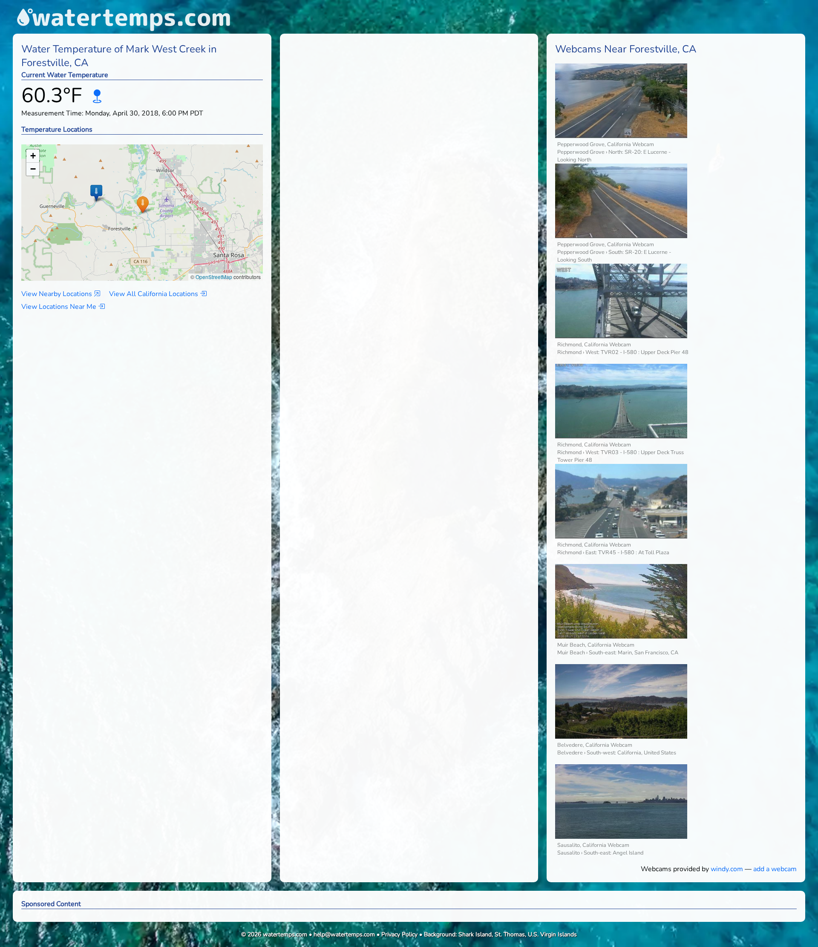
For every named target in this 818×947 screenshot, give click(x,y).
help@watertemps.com (344, 934)
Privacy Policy (399, 934)
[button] (142, 204)
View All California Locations (154, 294)
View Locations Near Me (59, 306)
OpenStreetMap (214, 276)
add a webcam (775, 869)
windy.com (727, 869)
